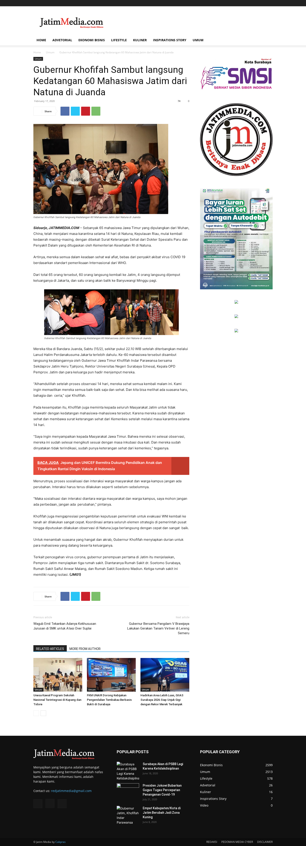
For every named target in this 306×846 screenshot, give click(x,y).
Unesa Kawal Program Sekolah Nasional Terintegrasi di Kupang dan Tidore (57, 700)
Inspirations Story (169, 40)
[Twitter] (269, 3)
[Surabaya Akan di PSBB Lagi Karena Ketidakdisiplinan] (128, 771)
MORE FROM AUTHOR (85, 649)
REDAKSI (211, 842)
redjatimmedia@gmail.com (71, 791)
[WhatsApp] (95, 111)
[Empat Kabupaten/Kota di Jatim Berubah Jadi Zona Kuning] (128, 815)
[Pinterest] (85, 111)
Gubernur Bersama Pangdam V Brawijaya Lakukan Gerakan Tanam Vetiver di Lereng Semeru (158, 628)
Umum (198, 40)
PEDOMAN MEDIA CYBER (237, 842)
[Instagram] (262, 3)
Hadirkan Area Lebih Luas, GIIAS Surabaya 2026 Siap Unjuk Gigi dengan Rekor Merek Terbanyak (161, 700)
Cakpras (60, 842)
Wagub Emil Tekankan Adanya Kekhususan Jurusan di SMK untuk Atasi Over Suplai (64, 626)
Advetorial (62, 40)
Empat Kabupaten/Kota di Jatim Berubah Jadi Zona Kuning (162, 812)
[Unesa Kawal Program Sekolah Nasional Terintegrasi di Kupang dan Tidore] (57, 675)
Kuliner (140, 40)
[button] (267, 40)
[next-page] (43, 713)
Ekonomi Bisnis (91, 40)
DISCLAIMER (265, 842)
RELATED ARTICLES (50, 649)
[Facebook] (254, 3)
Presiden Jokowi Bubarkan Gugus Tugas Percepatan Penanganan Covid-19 (162, 790)
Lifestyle (119, 40)
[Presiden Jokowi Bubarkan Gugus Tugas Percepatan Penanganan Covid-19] (128, 791)
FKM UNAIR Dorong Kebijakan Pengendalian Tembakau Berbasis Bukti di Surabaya (109, 700)
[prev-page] (36, 713)
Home (41, 40)
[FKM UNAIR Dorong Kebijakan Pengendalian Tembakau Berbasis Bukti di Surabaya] (111, 675)
